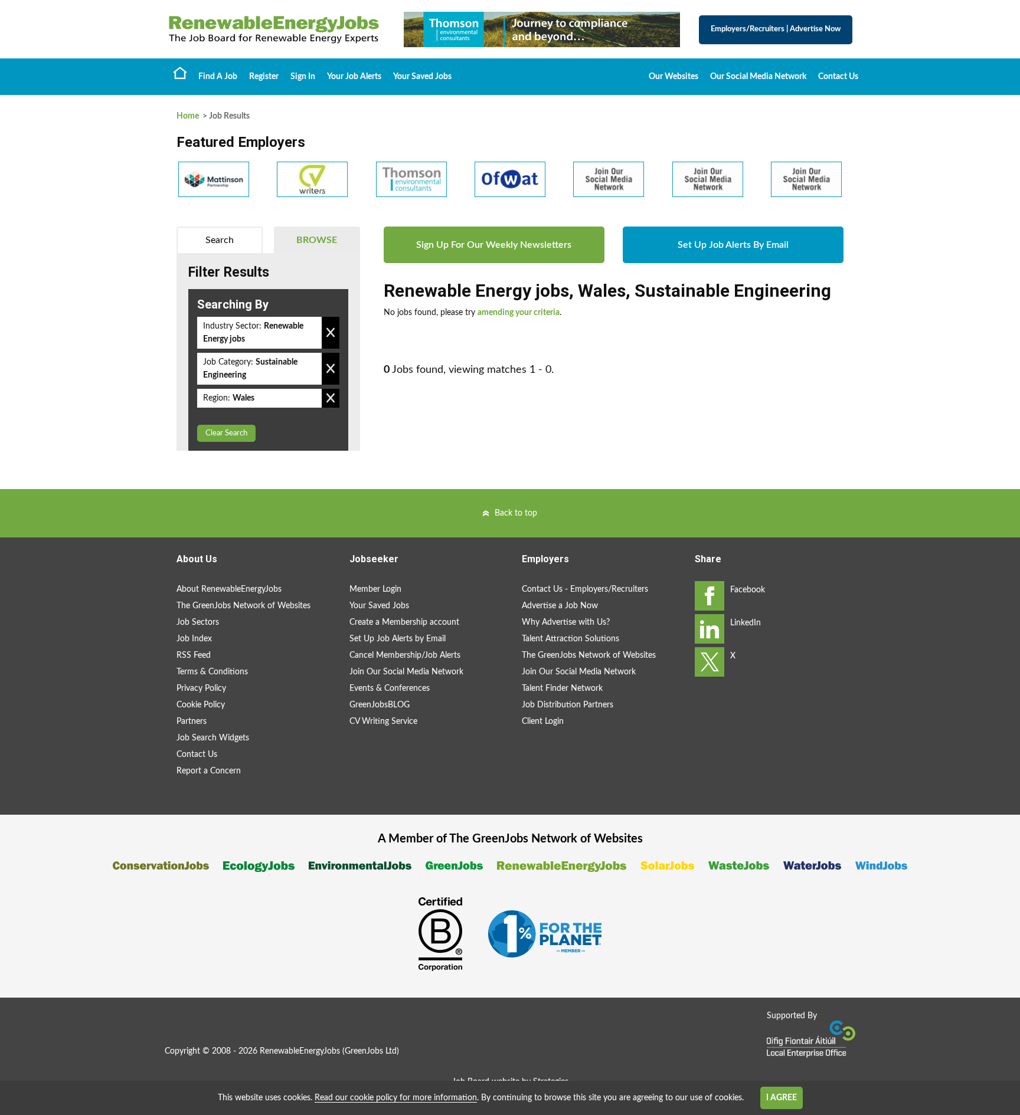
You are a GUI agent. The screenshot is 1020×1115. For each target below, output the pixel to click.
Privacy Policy (201, 688)
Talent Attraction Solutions (570, 639)
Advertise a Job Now (560, 606)
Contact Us (838, 77)
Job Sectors (197, 622)
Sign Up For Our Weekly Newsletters (493, 245)
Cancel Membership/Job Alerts (404, 655)
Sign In (302, 77)
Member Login (375, 589)
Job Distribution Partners (567, 705)
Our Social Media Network (758, 77)
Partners (191, 721)
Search (219, 240)
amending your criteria (519, 313)
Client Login (543, 721)
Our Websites (673, 77)
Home (180, 72)
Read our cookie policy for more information (396, 1098)
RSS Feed (193, 655)
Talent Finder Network (562, 688)
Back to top (516, 513)
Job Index (194, 639)
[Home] (274, 29)
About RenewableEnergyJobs (229, 589)
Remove (330, 333)
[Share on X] (709, 662)
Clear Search (226, 433)
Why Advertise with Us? (566, 622)
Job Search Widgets (212, 738)
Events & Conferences (389, 688)
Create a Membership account (404, 622)
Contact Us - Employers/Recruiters (585, 589)
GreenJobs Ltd (371, 1051)
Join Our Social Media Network (406, 672)
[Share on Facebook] (709, 596)
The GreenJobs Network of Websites (243, 606)
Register (264, 77)
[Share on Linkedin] (709, 629)
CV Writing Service (383, 721)
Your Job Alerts (354, 77)
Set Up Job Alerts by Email (397, 639)
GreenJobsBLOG (379, 705)
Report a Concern (208, 771)
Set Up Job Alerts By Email (733, 245)
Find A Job (217, 77)
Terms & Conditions (212, 672)
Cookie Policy (200, 705)
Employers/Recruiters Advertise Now (776, 29)
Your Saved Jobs (422, 77)
